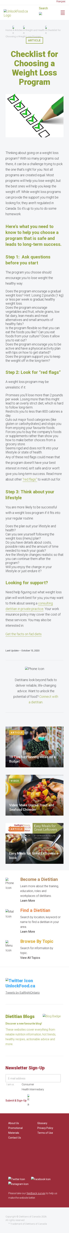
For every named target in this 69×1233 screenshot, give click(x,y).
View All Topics (30, 958)
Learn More (27, 900)
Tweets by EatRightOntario (23, 992)
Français (60, 1)
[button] (49, 14)
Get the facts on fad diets (24, 634)
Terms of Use (45, 1132)
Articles (19, 30)
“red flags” (30, 479)
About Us (13, 1123)
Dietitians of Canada (30, 1216)
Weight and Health (35, 30)
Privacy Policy (45, 1128)
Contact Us (14, 1137)
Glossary (42, 1123)
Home (9, 30)
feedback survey (35, 1193)
